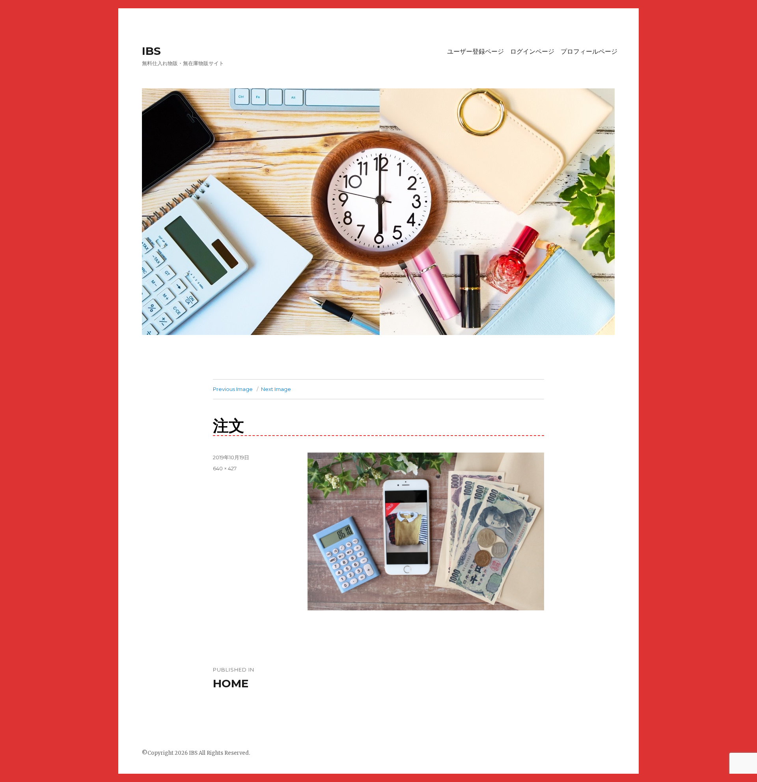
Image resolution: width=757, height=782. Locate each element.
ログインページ (532, 51)
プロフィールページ (589, 51)
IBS (151, 51)
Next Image (276, 389)
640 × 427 (225, 468)
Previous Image (233, 389)
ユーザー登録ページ (475, 51)
